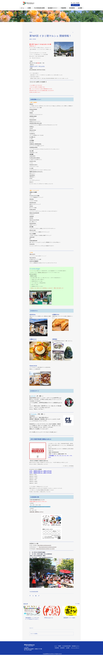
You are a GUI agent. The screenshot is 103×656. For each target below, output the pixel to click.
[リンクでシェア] (38, 595)
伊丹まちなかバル (48, 617)
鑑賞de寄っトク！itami (69, 617)
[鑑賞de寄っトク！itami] (70, 611)
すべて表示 (77, 603)
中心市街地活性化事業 (34, 591)
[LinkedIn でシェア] (35, 595)
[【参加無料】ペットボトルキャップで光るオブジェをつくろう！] (32, 611)
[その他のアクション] (73, 32)
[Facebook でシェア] (30, 595)
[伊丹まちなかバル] (51, 611)
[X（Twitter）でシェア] (32, 595)
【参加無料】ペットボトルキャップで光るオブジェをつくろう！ (32, 618)
